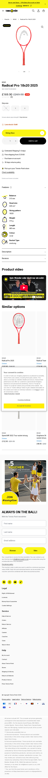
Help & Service (6, 616)
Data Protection (9, 394)
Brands (7, 19)
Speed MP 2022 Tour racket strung (15, 435)
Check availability (8, 172)
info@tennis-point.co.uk (20, 559)
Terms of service (26, 699)
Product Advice (7, 680)
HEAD (15, 19)
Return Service (6, 624)
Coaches (4, 636)
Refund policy (37, 699)
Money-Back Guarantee (9, 601)
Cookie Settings (7, 605)
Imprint (17, 394)
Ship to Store (6, 645)
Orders (4, 620)
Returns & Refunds (8, 676)
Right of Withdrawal (8, 593)
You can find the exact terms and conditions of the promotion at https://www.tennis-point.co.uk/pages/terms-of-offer (23, 771)
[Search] (33, 10)
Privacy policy (6, 699)
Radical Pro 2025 (8, 361)
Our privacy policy (7, 564)
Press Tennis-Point (7, 684)
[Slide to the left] (18, 71)
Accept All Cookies (24, 406)
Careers (4, 632)
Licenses (4, 597)
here (37, 390)
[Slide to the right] (29, 71)
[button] (3, 10)
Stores (4, 667)
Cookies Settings (24, 400)
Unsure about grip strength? (14, 117)
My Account (6, 655)
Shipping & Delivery (8, 671)
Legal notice (16, 699)
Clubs (3, 640)
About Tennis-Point (8, 663)
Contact (4, 659)
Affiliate (4, 628)
